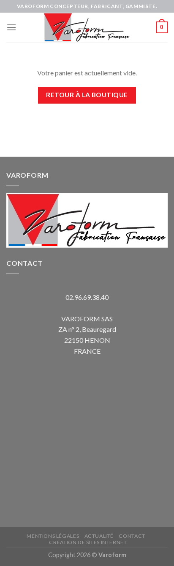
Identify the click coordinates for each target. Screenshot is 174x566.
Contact (132, 536)
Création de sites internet (88, 542)
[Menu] (11, 27)
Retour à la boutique (87, 95)
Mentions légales (53, 536)
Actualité (99, 536)
